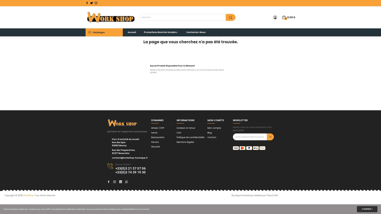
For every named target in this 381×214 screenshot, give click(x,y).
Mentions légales (185, 142)
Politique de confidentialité (190, 137)
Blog (209, 132)
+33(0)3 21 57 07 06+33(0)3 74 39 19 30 (130, 170)
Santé (154, 132)
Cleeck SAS (272, 195)
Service (155, 142)
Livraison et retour (186, 127)
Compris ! (367, 209)
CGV (179, 132)
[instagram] (96, 3)
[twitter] (91, 3)
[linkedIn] (120, 182)
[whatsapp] (126, 182)
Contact (211, 137)
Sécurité (155, 146)
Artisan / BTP (157, 127)
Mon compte (214, 127)
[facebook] (87, 3)
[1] (270, 136)
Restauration (157, 137)
